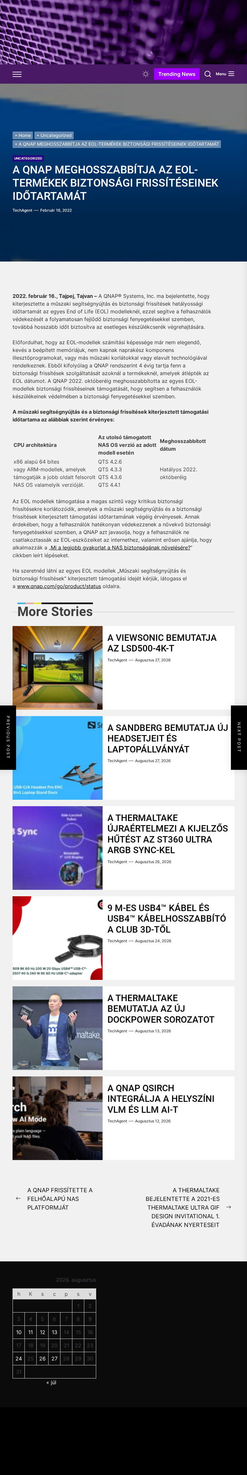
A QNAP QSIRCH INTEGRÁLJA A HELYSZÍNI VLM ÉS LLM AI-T (161, 1099)
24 (18, 1358)
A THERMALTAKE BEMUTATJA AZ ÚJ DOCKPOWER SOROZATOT (161, 1009)
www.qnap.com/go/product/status (59, 586)
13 (54, 1332)
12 (42, 1332)
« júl (51, 1382)
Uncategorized (28, 158)
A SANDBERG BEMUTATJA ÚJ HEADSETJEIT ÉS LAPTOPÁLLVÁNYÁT (167, 739)
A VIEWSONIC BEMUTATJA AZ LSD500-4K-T (162, 643)
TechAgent (22, 210)
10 (19, 1332)
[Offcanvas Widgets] (17, 74)
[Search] (208, 74)
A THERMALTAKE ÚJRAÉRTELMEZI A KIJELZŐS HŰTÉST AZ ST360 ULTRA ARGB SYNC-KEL (167, 834)
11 (30, 1332)
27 (54, 1358)
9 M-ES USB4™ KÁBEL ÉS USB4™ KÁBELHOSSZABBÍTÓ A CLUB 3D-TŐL (166, 919)
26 (42, 1358)
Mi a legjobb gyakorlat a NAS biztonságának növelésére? (120, 547)
